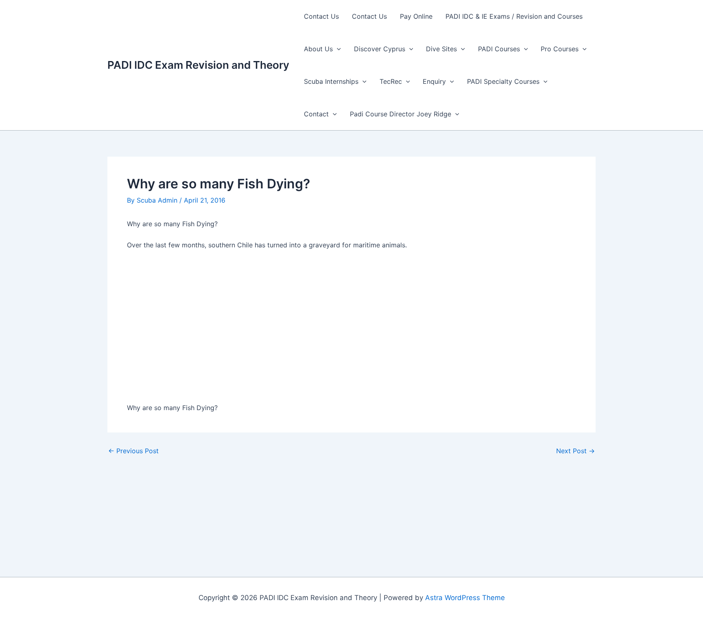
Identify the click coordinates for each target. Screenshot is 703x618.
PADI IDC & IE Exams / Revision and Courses (514, 16)
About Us (318, 49)
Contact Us (321, 16)
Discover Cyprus (379, 49)
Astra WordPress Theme (465, 598)
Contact (316, 114)
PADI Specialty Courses (503, 81)
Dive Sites (441, 49)
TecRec (391, 81)
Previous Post (133, 451)
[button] (337, 49)
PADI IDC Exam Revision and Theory (198, 65)
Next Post (575, 451)
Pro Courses (560, 49)
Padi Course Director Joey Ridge (400, 114)
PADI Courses (499, 49)
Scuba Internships (331, 81)
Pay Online (416, 16)
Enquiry (434, 81)
